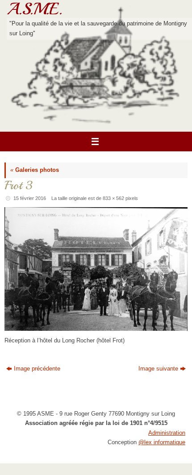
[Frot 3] (96, 269)
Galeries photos (34, 170)
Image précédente (37, 369)
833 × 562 (113, 198)
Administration (166, 433)
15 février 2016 (29, 198)
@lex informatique (161, 442)
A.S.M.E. (34, 9)
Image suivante (158, 369)
